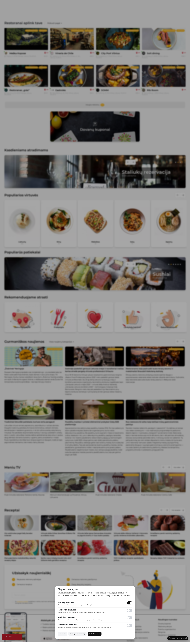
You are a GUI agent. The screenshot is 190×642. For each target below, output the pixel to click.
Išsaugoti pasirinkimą (77, 634)
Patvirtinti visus (94, 634)
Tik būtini (62, 634)
